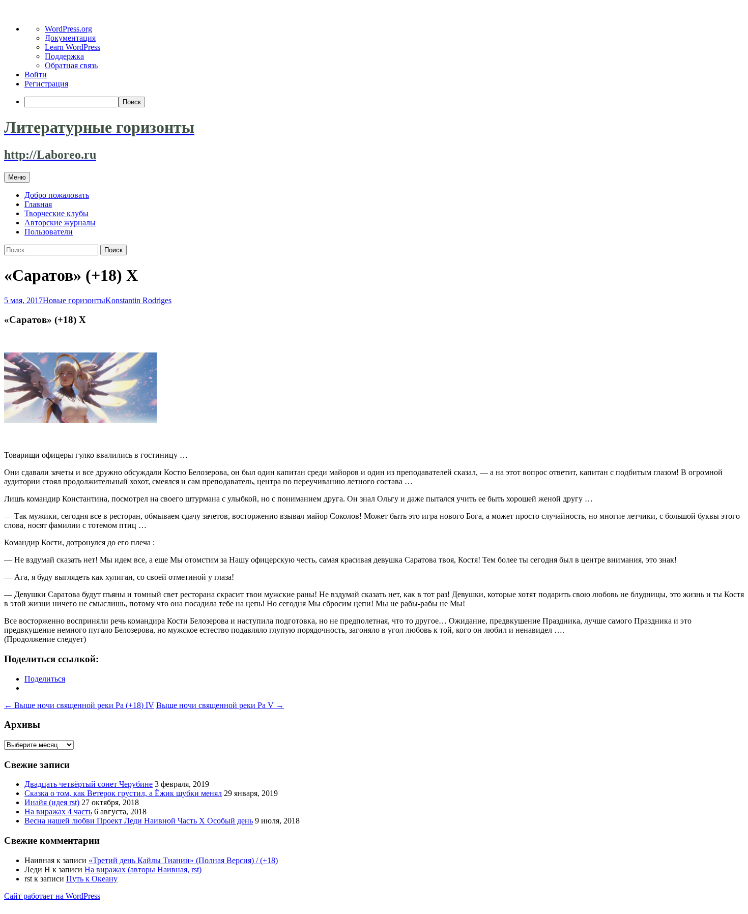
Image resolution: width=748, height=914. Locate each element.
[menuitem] (384, 102)
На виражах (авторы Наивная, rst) (143, 869)
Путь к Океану (92, 878)
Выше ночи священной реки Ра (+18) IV (79, 705)
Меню (17, 177)
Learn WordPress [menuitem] (72, 47)
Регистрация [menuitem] (46, 83)
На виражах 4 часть (58, 811)
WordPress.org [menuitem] (68, 28)
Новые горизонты (74, 300)
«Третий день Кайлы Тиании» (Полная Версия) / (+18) (183, 860)
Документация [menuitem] (70, 38)
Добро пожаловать (56, 195)
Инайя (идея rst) (51, 802)
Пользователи (48, 231)
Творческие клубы (56, 213)
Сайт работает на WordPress (52, 896)
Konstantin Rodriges (138, 300)
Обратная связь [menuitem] (71, 65)
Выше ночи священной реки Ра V (220, 705)
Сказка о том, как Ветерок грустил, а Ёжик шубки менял (123, 793)
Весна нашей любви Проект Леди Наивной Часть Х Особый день (138, 820)
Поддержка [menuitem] (64, 56)
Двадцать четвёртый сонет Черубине (88, 784)
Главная (38, 204)
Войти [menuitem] (35, 74)
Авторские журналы (60, 222)
